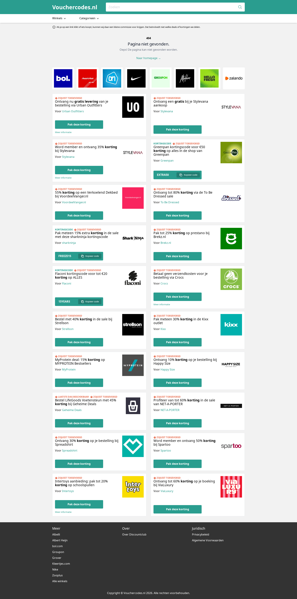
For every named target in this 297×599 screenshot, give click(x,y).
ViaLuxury (167, 491)
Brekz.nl (166, 243)
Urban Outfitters (73, 111)
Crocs (164, 283)
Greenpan (167, 160)
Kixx (163, 329)
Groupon (58, 552)
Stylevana (167, 111)
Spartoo (166, 450)
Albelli (56, 534)
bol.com (57, 546)
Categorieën (87, 18)
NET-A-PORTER (170, 410)
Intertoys (68, 491)
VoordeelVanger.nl (74, 202)
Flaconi (66, 283)
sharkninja (69, 243)
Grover (56, 558)
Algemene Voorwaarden (208, 540)
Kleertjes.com (61, 564)
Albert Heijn (60, 540)
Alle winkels (59, 581)
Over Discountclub (134, 534)
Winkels (57, 18)
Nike (55, 569)
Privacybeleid (200, 534)
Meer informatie (63, 132)
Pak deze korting (79, 124)
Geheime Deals (72, 410)
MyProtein (69, 369)
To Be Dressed (170, 202)
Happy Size (168, 369)
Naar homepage (148, 58)
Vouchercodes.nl (74, 7)
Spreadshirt (69, 450)
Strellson (68, 329)
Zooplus (57, 575)
